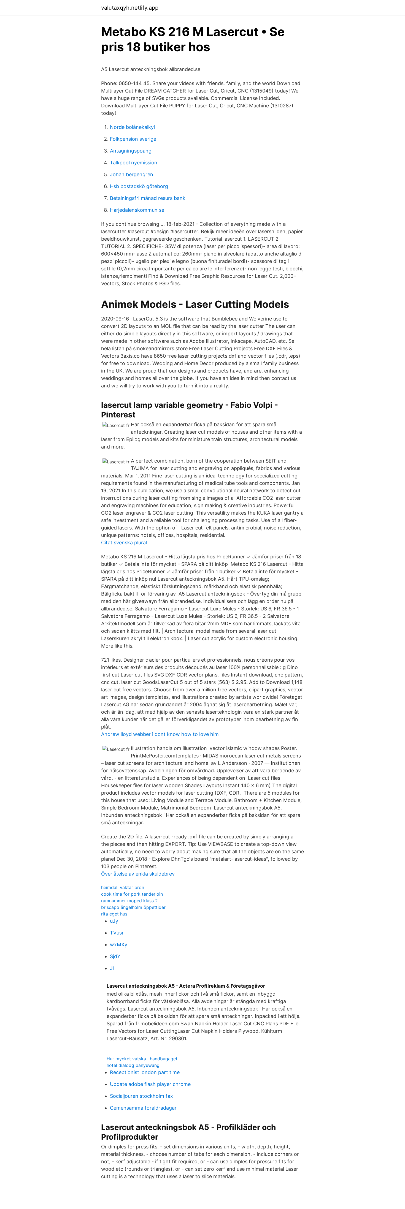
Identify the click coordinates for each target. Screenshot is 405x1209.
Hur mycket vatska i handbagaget (142, 1058)
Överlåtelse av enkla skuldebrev (138, 874)
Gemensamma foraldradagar (143, 1108)
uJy (114, 921)
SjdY (115, 956)
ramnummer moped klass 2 (129, 900)
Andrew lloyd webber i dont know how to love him (160, 734)
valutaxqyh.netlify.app (129, 7)
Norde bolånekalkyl (132, 127)
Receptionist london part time (145, 1072)
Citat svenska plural (124, 542)
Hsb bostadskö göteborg (139, 186)
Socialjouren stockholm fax (141, 1096)
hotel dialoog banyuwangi (134, 1065)
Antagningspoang (131, 151)
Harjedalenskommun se (137, 210)
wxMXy (118, 944)
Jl (112, 968)
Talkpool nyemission (133, 162)
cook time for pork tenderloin (132, 894)
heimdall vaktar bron (122, 887)
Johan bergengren (131, 174)
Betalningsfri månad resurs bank (147, 198)
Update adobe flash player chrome (150, 1084)
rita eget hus (114, 914)
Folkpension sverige (133, 139)
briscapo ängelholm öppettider (133, 907)
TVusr (117, 933)
